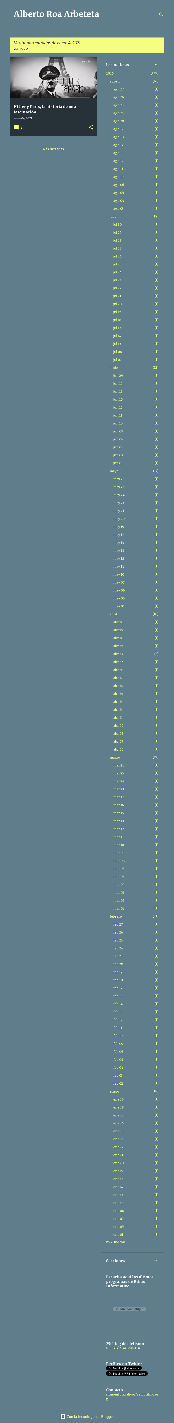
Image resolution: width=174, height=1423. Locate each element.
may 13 (118, 551)
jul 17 (117, 312)
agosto (115, 81)
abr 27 (118, 646)
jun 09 (118, 431)
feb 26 (118, 932)
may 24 (119, 495)
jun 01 (118, 463)
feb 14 (118, 1004)
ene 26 (118, 1123)
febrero (116, 916)
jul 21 (117, 296)
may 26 (119, 479)
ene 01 (118, 1235)
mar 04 (119, 885)
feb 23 (118, 956)
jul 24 (117, 272)
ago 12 (118, 161)
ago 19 (118, 129)
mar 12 (118, 829)
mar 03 (118, 893)
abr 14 (118, 702)
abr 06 (118, 749)
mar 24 (118, 781)
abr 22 (118, 662)
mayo (114, 471)
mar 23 (118, 789)
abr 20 (118, 670)
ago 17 (118, 145)
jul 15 (117, 328)
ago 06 (118, 185)
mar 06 (119, 869)
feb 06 (118, 1052)
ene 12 (118, 1203)
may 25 (118, 487)
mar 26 (118, 765)
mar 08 (119, 861)
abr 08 (118, 733)
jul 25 (117, 264)
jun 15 (118, 399)
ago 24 (118, 113)
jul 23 (117, 280)
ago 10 (118, 177)
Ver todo (21, 48)
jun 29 (118, 376)
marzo (115, 757)
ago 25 (118, 105)
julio (113, 217)
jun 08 (118, 439)
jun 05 (118, 447)
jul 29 (117, 232)
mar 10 (118, 845)
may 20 (119, 519)
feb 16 (118, 996)
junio (114, 368)
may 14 (118, 543)
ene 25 (118, 1131)
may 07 (119, 582)
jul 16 (117, 320)
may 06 (119, 590)
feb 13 (118, 1012)
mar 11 (118, 837)
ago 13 (118, 153)
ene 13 (118, 1195)
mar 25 (118, 773)
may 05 (119, 598)
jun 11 (117, 415)
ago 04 (118, 201)
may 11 (118, 566)
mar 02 (118, 901)
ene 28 (118, 1107)
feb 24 (118, 948)
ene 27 (118, 1115)
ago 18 (118, 137)
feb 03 (118, 1075)
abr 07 (118, 741)
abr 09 (118, 726)
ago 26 (118, 97)
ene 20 (118, 1163)
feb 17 (117, 988)
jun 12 (118, 407)
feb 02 (118, 1083)
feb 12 (118, 1020)
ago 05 (118, 193)
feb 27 (118, 924)
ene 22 (118, 1147)
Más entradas (53, 149)
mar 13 (118, 821)
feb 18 (118, 980)
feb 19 (118, 972)
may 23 (118, 503)
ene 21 (118, 1155)
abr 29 (118, 630)
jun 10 (118, 423)
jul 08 (117, 352)
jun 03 (118, 455)
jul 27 (117, 248)
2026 (110, 73)
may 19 (118, 527)
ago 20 (118, 121)
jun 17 (117, 391)
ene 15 (118, 1179)
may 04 (119, 606)
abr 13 (118, 710)
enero (114, 1091)
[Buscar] (161, 14)
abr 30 (118, 622)
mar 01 (118, 908)
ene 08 (118, 1211)
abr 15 (118, 694)
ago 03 (118, 209)
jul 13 (117, 344)
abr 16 (118, 686)
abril (113, 614)
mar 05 (119, 877)
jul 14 (117, 336)
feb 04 (118, 1068)
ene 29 (118, 1099)
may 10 (118, 574)
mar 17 (118, 797)
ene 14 (118, 1187)
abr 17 (118, 678)
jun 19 (118, 384)
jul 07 (117, 360)
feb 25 (118, 940)
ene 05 (118, 1227)
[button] (91, 128)
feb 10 (118, 1036)
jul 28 (117, 240)
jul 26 (117, 256)
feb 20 (118, 964)
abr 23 (118, 654)
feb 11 (117, 1028)
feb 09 (118, 1044)
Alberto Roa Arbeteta (56, 14)
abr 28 (118, 638)
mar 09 (119, 853)
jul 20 (117, 304)
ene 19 (118, 1171)
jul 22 (117, 288)
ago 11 (118, 169)
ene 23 (118, 1139)
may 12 (118, 559)
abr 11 (118, 718)
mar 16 (118, 805)
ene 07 (118, 1219)
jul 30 (117, 224)
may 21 (118, 511)
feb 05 (118, 1060)
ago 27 (118, 89)
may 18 (118, 535)
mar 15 (118, 813)
